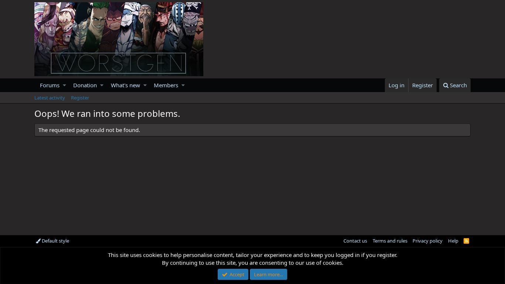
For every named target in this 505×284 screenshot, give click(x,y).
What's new (125, 85)
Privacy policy (428, 240)
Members (166, 85)
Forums (50, 85)
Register (80, 97)
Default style (55, 240)
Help (453, 240)
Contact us (355, 240)
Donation (85, 85)
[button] (64, 85)
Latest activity (49, 97)
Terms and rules (390, 240)
